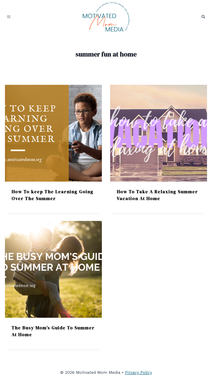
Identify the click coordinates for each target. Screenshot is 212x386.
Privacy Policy (138, 372)
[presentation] (53, 133)
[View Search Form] (203, 16)
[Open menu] (9, 16)
